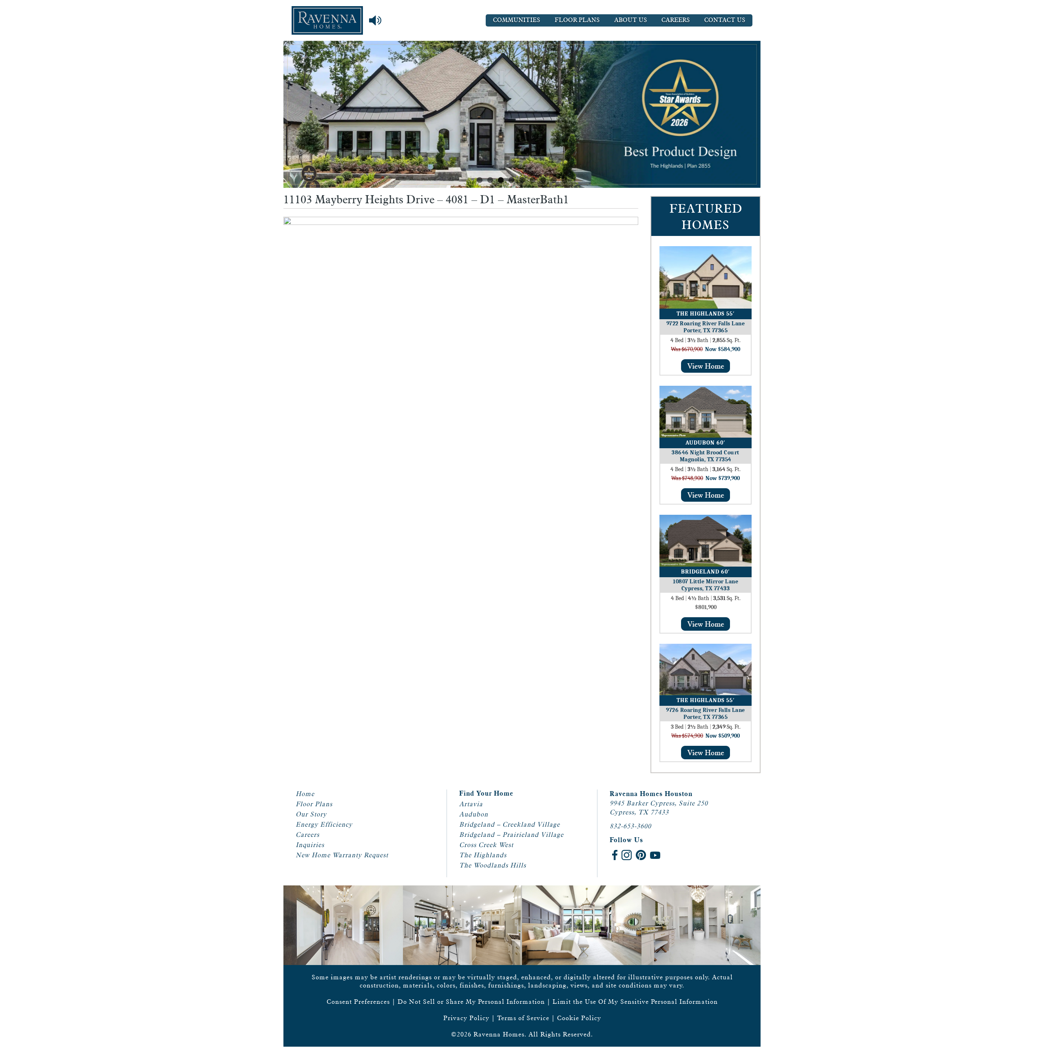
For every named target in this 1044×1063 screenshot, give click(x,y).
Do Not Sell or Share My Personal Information (471, 1001)
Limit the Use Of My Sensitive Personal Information (635, 1001)
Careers (675, 20)
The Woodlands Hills (492, 865)
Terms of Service (523, 1018)
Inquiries (310, 845)
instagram (627, 855)
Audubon (473, 814)
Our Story (311, 814)
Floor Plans (577, 20)
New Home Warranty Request (342, 855)
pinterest (641, 855)
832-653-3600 (630, 826)
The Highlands (483, 855)
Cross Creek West (486, 845)
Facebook (615, 855)
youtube (655, 855)
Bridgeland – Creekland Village (509, 824)
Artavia (471, 804)
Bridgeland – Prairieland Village (511, 834)
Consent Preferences (358, 1001)
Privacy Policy (466, 1018)
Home (305, 794)
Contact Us (724, 20)
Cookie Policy (579, 1018)
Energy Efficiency (324, 824)
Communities (516, 20)
